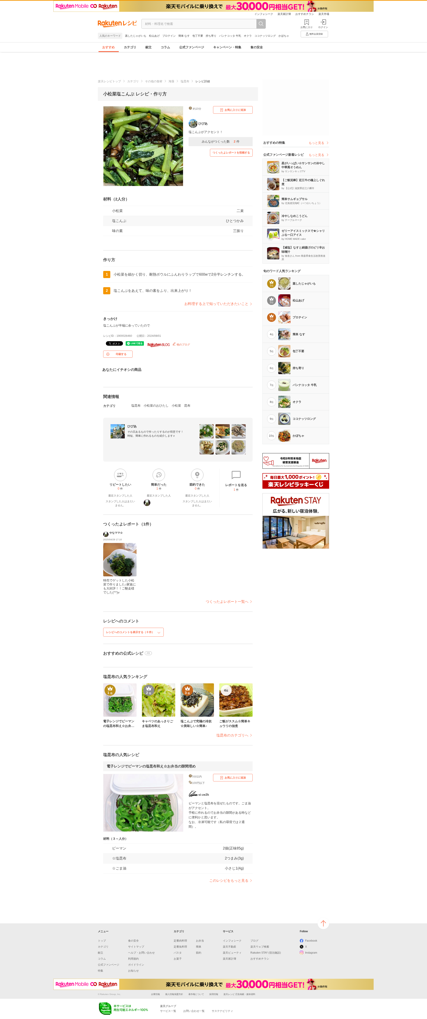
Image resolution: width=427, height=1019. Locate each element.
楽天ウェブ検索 (259, 946)
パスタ (178, 952)
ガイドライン (136, 964)
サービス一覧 (168, 1011)
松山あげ (154, 35)
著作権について (196, 994)
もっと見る (316, 142)
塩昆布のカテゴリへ (232, 735)
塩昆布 (185, 81)
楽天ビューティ (232, 952)
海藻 (171, 81)
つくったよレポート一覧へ (227, 601)
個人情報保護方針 (174, 994)
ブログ (254, 940)
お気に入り (306, 27)
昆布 (187, 405)
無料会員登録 (316, 34)
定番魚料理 (180, 946)
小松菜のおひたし (156, 405)
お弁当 (200, 940)
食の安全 (256, 47)
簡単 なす (184, 35)
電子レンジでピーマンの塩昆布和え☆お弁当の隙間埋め (151, 766)
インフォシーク (263, 14)
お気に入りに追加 (235, 109)
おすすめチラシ (304, 14)
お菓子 (178, 958)
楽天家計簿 (284, 14)
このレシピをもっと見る (228, 880)
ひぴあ (132, 426)
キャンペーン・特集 (227, 47)
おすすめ (108, 47)
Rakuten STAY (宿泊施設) (265, 952)
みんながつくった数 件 (221, 141)
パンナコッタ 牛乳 (230, 35)
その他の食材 (153, 81)
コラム (165, 47)
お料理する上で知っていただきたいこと (216, 304)
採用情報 (213, 994)
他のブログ (183, 344)
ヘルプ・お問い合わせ (141, 952)
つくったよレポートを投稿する (231, 152)
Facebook (311, 940)
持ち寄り (211, 35)
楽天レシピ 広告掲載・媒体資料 (239, 994)
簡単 (198, 946)
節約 (198, 952)
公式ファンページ (191, 47)
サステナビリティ (222, 1011)
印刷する (121, 354)
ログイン (323, 27)
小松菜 (117, 211)
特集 (100, 970)
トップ (102, 940)
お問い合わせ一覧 (194, 1011)
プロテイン (169, 35)
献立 (148, 47)
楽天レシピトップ (109, 81)
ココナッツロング (265, 35)
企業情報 (155, 994)
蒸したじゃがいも (135, 35)
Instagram (311, 952)
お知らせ (133, 970)
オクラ (248, 35)
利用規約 (133, 958)
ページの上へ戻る (323, 923)
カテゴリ (130, 47)
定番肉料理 (180, 940)
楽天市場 (323, 14)
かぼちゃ (283, 35)
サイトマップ (136, 946)
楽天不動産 (229, 946)
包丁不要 (197, 35)
